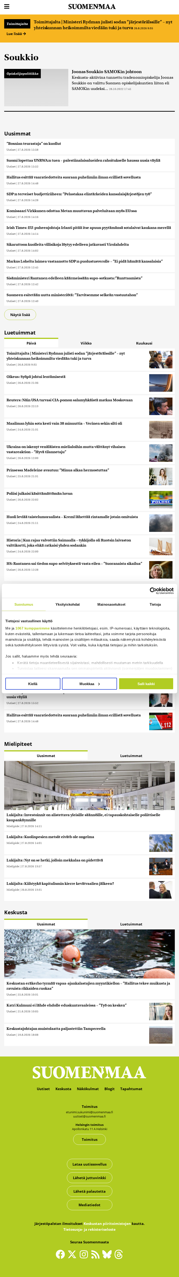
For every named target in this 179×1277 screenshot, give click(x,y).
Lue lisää (15, 33)
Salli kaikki (146, 684)
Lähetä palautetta (89, 1191)
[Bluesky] (108, 1257)
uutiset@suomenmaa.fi (89, 1116)
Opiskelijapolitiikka (22, 73)
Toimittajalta (17, 24)
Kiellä (32, 684)
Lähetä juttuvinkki (89, 1177)
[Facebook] (61, 1256)
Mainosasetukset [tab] (111, 604)
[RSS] (96, 1256)
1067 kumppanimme (32, 628)
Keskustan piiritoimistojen (107, 1223)
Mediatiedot (89, 1204)
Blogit (109, 1088)
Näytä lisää (20, 314)
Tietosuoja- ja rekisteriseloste (89, 1229)
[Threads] (118, 1257)
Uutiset (11, 149)
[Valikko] (6, 7)
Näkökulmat (88, 1088)
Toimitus (89, 1139)
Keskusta (63, 1088)
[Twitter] (73, 1257)
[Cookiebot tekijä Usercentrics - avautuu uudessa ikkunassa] (153, 590)
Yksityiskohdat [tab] (67, 604)
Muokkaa (86, 684)
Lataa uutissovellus (89, 1164)
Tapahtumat (131, 1088)
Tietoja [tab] (155, 604)
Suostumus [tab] (23, 604)
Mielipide (13, 826)
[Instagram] (85, 1256)
